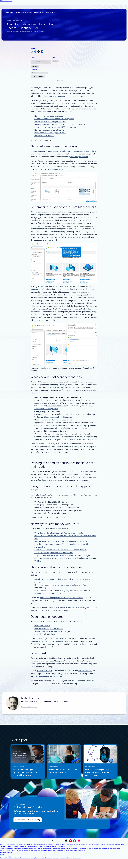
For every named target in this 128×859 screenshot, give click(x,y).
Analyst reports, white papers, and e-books (96, 848)
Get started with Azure (15, 844)
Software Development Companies (10, 848)
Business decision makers (39, 73)
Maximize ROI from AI (6, 846)
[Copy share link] (32, 51)
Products (77, 844)
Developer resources (60, 848)
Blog (52, 848)
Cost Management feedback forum (48, 676)
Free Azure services (94, 844)
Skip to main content (6, 1)
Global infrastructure (28, 844)
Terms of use (48, 858)
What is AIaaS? (52, 850)
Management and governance (41, 62)
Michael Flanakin (12, 31)
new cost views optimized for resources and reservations (72, 151)
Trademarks (56, 858)
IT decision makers (37, 76)
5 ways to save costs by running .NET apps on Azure (55, 127)
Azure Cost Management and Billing (63, 96)
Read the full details (73, 477)
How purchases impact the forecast (48, 628)
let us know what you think (55, 169)
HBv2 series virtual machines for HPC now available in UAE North (60, 541)
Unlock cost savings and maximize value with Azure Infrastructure (61, 579)
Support (54, 846)
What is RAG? (82, 850)
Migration (35, 66)
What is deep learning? (40, 850)
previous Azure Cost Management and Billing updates (59, 661)
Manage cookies (40, 858)
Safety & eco (63, 858)
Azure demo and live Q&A (64, 846)
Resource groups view (79, 157)
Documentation (46, 848)
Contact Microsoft (25, 858)
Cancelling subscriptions (44, 634)
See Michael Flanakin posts (29, 707)
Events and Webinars (78, 848)
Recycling (70, 858)
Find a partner (38, 848)
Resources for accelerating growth (28, 846)
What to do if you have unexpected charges (52, 631)
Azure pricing (84, 844)
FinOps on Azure (119, 844)
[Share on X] (38, 51)
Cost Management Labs (44, 382)
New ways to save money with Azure (49, 130)
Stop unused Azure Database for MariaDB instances (55, 555)
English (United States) (6, 852)
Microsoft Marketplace (26, 848)
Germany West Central (69, 558)
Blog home (10, 12)
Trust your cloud (50, 844)
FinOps (55, 61)
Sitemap (17, 858)
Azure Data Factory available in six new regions (53, 552)
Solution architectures (45, 846)
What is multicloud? (13, 850)
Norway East (87, 558)
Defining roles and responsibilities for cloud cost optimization (59, 124)
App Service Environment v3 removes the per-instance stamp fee (60, 550)
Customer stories (70, 844)
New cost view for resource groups (48, 116)
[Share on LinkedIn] (42, 51)
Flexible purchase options (107, 844)
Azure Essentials (60, 844)
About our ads (77, 858)
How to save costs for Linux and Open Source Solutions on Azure (61, 585)
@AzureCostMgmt (44, 671)
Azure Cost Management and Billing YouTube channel (61, 597)
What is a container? (72, 850)
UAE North (38, 561)
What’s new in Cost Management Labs (50, 121)
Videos (111, 848)
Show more (60, 80)
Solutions (15, 846)
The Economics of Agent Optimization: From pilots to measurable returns (25, 772)
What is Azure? (4, 844)
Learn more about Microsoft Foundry (27, 820)
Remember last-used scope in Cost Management (54, 119)
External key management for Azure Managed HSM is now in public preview (98, 772)
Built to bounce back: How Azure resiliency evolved (63, 770)
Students (69, 848)
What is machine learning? (26, 850)
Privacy (33, 858)
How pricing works (42, 626)
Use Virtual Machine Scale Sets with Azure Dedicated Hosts (58, 533)
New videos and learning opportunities (50, 133)
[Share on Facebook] (35, 51)
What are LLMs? (61, 850)
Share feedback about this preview (58, 417)
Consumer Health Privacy (7, 858)
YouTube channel (85, 671)
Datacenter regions (39, 844)
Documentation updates (44, 135)
